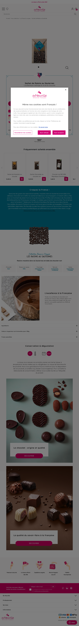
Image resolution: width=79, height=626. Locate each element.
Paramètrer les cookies (23, 133)
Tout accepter (59, 133)
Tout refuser (44, 133)
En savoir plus (43, 127)
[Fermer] (66, 90)
